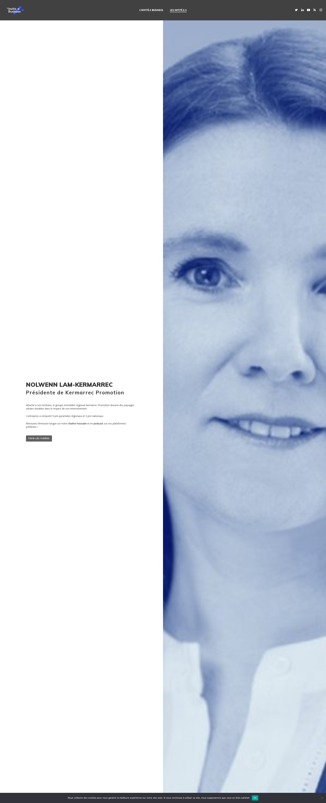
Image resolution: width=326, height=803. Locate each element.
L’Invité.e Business (151, 10)
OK (255, 797)
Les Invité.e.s (178, 10)
